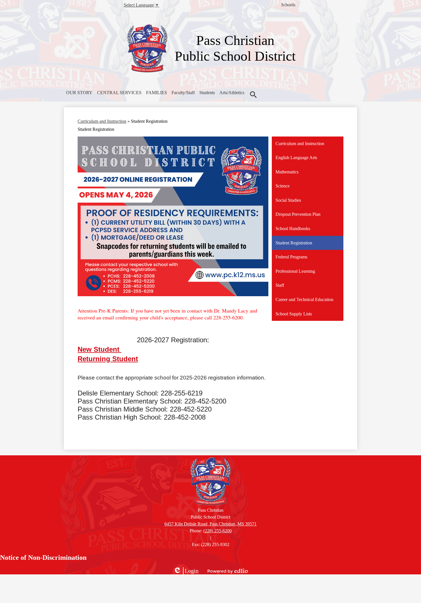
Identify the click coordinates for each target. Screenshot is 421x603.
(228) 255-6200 (217, 530)
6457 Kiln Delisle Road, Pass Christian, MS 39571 (210, 523)
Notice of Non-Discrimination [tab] (43, 557)
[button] (79, 93)
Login (185, 571)
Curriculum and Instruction (102, 121)
